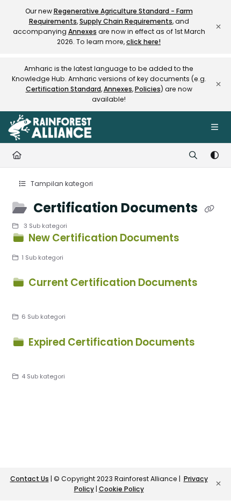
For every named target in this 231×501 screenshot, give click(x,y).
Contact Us (29, 478)
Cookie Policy (121, 488)
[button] (207, 474)
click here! (143, 41)
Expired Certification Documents (110, 342)
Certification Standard (63, 89)
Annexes (82, 31)
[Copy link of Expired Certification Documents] (29, 358)
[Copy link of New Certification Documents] (198, 239)
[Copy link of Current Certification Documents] (29, 298)
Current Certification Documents (112, 282)
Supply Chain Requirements (126, 21)
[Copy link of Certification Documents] (209, 208)
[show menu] (214, 127)
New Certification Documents (104, 238)
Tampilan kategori (61, 183)
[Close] (218, 26)
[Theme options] (214, 155)
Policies (148, 89)
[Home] (49, 127)
